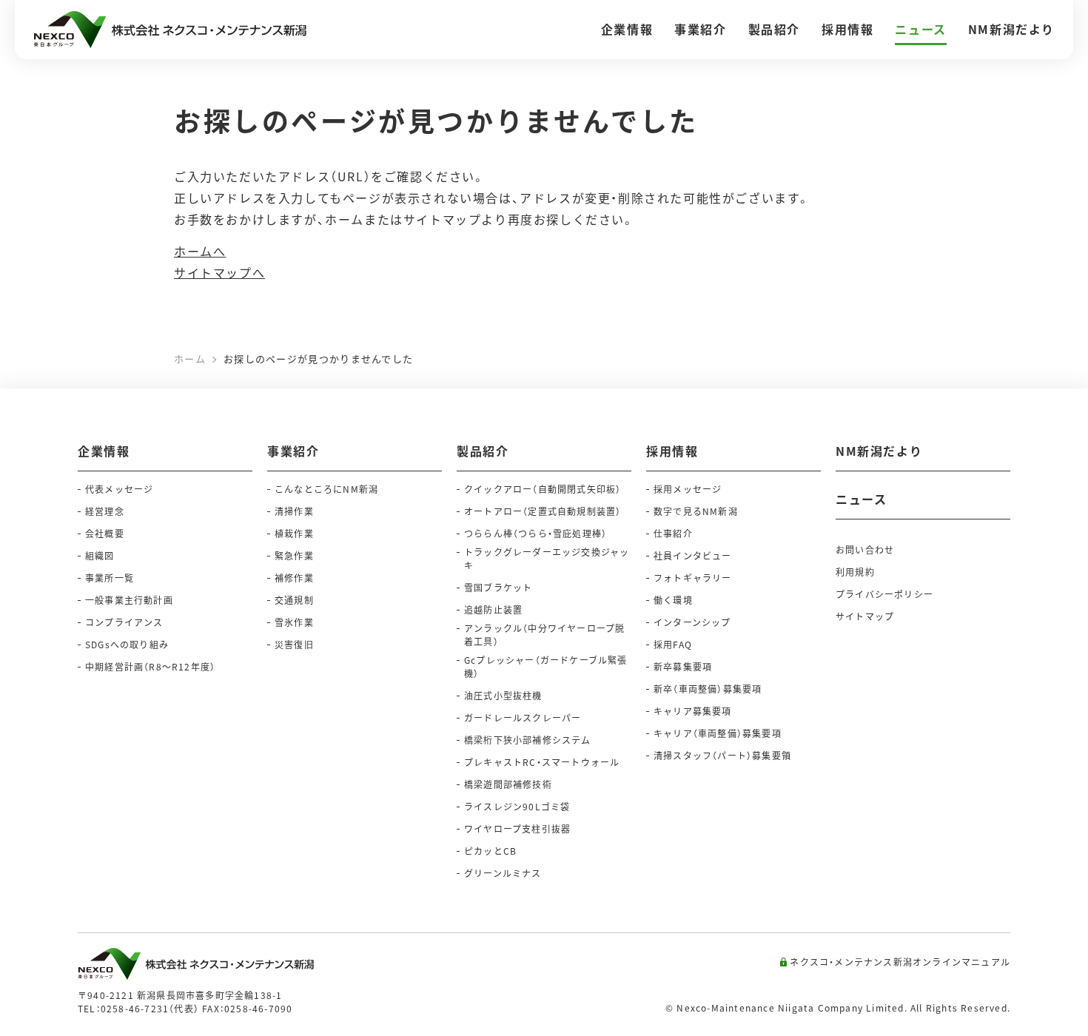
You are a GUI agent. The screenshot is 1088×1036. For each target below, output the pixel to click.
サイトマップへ (219, 272)
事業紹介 (293, 451)
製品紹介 (482, 451)
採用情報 (672, 451)
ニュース (861, 499)
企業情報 (104, 451)
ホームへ (200, 251)
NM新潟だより (879, 451)
